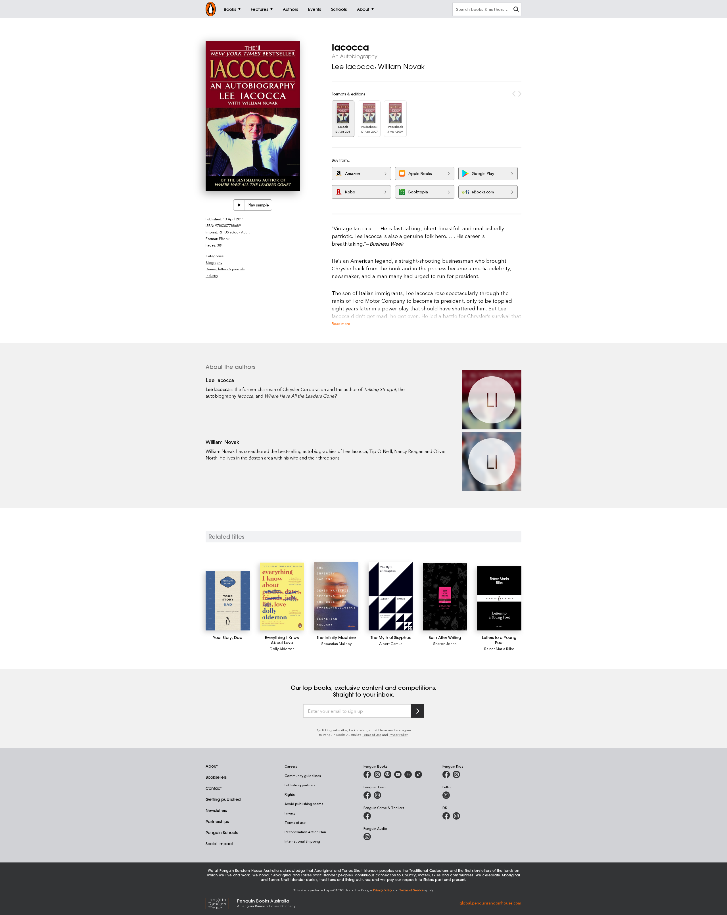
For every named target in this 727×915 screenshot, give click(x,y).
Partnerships (217, 821)
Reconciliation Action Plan (305, 831)
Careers (291, 766)
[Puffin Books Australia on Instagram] (446, 795)
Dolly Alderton (282, 648)
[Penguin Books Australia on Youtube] (398, 774)
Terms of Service (411, 889)
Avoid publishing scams (304, 803)
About (212, 766)
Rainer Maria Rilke (499, 648)
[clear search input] (516, 10)
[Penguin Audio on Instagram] (367, 836)
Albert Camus (390, 643)
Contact (214, 788)
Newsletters (216, 810)
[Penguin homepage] (211, 9)
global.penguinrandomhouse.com (490, 903)
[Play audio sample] (239, 205)
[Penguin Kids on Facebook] (446, 774)
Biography (214, 262)
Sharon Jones (445, 643)
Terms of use (295, 822)
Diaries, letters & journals (225, 268)
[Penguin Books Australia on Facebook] (367, 774)
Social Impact (219, 843)
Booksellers (216, 777)
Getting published (223, 799)
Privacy (290, 813)
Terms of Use (371, 734)
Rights (290, 794)
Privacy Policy (398, 734)
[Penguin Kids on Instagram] (456, 774)
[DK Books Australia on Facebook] (446, 816)
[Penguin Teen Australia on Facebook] (367, 795)
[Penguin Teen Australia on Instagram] (377, 795)
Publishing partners (300, 784)
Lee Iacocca (353, 66)
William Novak (401, 66)
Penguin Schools (222, 832)
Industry (212, 275)
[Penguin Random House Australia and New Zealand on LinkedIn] (408, 774)
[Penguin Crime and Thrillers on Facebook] (367, 816)
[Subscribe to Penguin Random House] (417, 711)
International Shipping (302, 841)
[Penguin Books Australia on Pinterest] (387, 774)
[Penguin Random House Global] (221, 902)
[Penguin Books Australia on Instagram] (377, 774)
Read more (341, 323)
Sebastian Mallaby (336, 643)
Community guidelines (303, 775)
